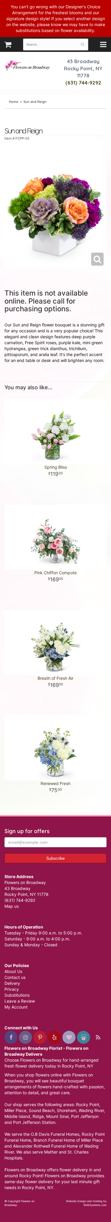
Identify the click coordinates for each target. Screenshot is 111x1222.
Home (13, 102)
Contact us (14, 977)
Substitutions (17, 995)
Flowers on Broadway (27, 66)
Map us (11, 906)
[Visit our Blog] (97, 1037)
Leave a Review (19, 1001)
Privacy (11, 989)
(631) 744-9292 (83, 82)
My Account (16, 1006)
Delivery (12, 983)
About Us (13, 971)
